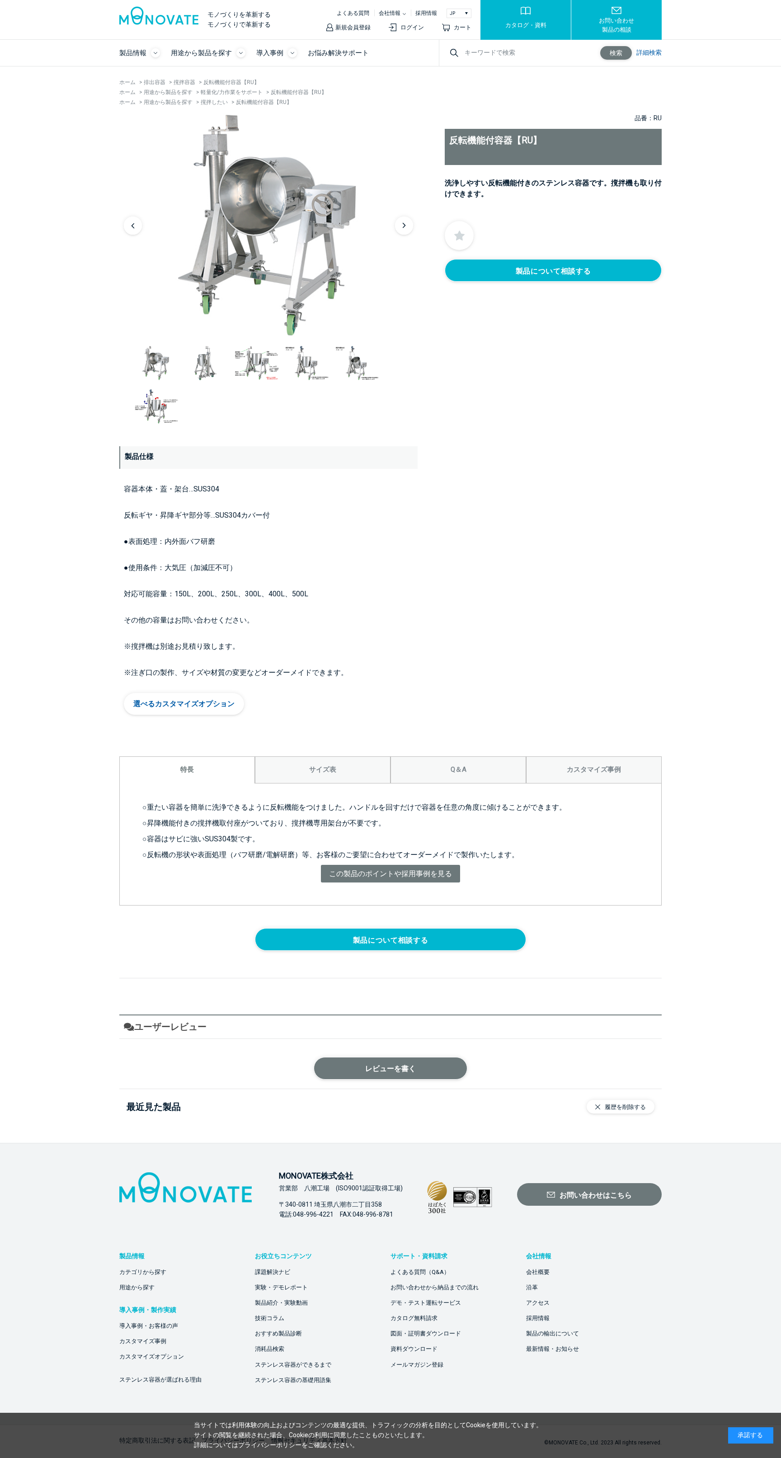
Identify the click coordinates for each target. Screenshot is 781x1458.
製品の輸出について (552, 1333)
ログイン (412, 27)
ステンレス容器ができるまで (293, 1364)
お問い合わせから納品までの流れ (434, 1287)
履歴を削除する (625, 1107)
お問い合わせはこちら (596, 1195)
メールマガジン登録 (416, 1364)
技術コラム (269, 1318)
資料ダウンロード (414, 1348)
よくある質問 (353, 13)
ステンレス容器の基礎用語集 (293, 1380)
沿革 (532, 1287)
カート (462, 27)
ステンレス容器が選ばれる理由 (160, 1379)
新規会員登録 (353, 27)
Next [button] (404, 226)
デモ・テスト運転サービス (425, 1302)
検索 (616, 53)
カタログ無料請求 (414, 1318)
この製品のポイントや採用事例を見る (390, 873)
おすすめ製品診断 (278, 1333)
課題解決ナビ (272, 1272)
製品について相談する (553, 271)
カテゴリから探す (142, 1272)
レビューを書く (390, 1068)
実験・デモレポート (281, 1287)
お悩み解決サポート (338, 53)
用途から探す (137, 1287)
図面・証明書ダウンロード (425, 1333)
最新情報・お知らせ (552, 1348)
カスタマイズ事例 (142, 1341)
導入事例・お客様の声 (148, 1325)
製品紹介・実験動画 (281, 1302)
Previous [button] (133, 226)
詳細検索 (649, 52)
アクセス (538, 1302)
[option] (268, 225)
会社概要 (538, 1272)
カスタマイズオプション (151, 1356)
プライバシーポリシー (269, 1445)
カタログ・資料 (525, 25)
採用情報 (426, 13)
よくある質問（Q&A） (420, 1272)
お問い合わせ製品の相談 (616, 25)
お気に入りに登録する (459, 235)
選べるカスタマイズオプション (184, 703)
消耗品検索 (269, 1348)
